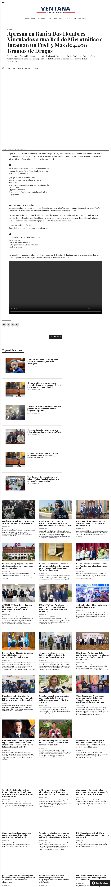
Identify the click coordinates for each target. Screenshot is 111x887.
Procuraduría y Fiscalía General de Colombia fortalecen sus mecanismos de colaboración (17, 655)
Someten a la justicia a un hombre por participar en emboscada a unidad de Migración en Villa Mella (54, 835)
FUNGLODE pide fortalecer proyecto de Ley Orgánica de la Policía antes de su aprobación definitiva (53, 608)
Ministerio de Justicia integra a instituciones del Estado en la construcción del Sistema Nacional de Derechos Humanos (91, 743)
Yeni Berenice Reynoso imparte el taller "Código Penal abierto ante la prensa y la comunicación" (43, 479)
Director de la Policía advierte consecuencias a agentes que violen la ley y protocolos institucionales (18, 698)
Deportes (67, 18)
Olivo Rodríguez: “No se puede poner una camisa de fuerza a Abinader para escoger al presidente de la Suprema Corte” (91, 699)
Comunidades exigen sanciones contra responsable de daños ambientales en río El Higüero (16, 835)
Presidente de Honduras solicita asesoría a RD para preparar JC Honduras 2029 (90, 523)
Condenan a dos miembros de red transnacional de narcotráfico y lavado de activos (42, 455)
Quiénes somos (82, 18)
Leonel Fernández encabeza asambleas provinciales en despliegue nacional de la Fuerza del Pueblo (54, 878)
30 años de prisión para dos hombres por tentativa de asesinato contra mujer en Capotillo (44, 408)
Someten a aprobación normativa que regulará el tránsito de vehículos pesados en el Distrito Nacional (54, 699)
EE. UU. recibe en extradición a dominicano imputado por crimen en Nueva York (92, 835)
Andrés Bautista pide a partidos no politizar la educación (91, 606)
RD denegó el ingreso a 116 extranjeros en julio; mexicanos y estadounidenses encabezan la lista (55, 523)
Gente (60, 18)
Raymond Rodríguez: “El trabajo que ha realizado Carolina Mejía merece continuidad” (53, 742)
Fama (50, 18)
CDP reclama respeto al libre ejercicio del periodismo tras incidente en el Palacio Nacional (53, 792)
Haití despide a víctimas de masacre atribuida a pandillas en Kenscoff (18, 522)
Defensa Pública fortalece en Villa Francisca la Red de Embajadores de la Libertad (91, 877)
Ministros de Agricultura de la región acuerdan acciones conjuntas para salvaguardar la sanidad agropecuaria (92, 656)
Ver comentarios (55, 337)
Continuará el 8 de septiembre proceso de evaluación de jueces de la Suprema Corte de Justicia (92, 792)
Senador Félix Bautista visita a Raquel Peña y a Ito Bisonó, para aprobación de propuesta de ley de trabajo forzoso (17, 793)
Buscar (27, 18)
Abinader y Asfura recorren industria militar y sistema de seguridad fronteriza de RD (52, 655)
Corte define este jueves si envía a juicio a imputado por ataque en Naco (44, 431)
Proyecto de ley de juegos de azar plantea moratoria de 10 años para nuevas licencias (17, 565)
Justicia (33, 18)
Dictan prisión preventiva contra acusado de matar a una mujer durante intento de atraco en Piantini (44, 385)
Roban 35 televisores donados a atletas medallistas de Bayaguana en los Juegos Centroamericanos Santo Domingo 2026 (54, 566)
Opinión (74, 18)
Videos (55, 18)
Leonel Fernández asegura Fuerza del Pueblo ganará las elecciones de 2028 (92, 565)
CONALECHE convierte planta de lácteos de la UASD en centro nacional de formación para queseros (17, 608)
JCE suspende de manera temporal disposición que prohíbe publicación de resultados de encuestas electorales (18, 878)
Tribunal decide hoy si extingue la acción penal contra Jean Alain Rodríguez (42, 361)
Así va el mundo (42, 18)
